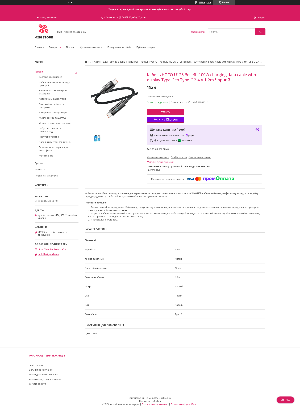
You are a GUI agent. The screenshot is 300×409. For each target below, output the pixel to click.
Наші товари (36, 365)
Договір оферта (37, 383)
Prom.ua (167, 397)
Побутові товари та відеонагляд (50, 130)
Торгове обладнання (50, 76)
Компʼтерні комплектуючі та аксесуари (54, 92)
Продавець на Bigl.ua (150, 401)
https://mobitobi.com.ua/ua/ (52, 249)
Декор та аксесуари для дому (55, 123)
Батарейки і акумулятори (53, 112)
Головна (39, 47)
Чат (288, 400)
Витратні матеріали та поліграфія (51, 106)
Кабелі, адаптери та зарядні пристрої (116, 61)
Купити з (159, 119)
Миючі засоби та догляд (52, 117)
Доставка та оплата (91, 47)
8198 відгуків (205, 2)
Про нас (70, 47)
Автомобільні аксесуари (52, 98)
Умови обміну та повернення (45, 379)
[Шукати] (260, 31)
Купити (165, 111)
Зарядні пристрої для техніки (55, 141)
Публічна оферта (145, 47)
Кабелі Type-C (148, 61)
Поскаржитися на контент (155, 404)
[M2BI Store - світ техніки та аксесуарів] (44, 38)
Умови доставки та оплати (43, 374)
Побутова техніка (49, 136)
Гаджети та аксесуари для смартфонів (53, 149)
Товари (53, 47)
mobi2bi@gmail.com (48, 254)
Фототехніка (46, 155)
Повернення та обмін (119, 47)
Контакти (40, 169)
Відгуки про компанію (41, 369)
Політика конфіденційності (184, 404)
